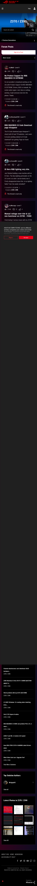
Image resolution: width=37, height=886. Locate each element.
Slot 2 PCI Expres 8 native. (11, 714)
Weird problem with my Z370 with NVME (15, 693)
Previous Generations (9, 40)
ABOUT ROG (5, 854)
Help (29, 8)
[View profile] (6, 68)
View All (6, 840)
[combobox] (18, 29)
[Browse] (3, 8)
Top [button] (2, 881)
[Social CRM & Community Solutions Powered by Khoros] (30, 882)
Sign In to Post (18, 52)
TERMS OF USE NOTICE (13, 868)
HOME (12, 854)
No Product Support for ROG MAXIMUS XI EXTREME (16, 77)
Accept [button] (26, 237)
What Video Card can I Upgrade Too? (14, 757)
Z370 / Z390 (14, 101)
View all (6, 789)
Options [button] (34, 40)
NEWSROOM (18, 854)
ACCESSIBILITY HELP (8, 857)
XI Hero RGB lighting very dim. (17, 169)
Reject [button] (11, 237)
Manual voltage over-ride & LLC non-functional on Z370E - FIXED (18, 214)
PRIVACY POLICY (24, 868)
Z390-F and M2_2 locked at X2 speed (14, 736)
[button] (8, 809)
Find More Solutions (10, 765)
